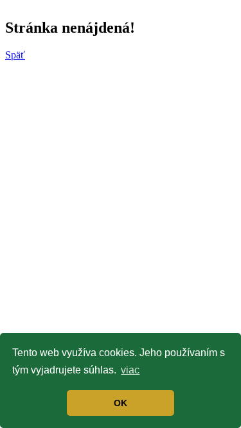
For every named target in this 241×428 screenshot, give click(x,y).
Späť (15, 54)
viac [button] (130, 369)
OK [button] (120, 403)
